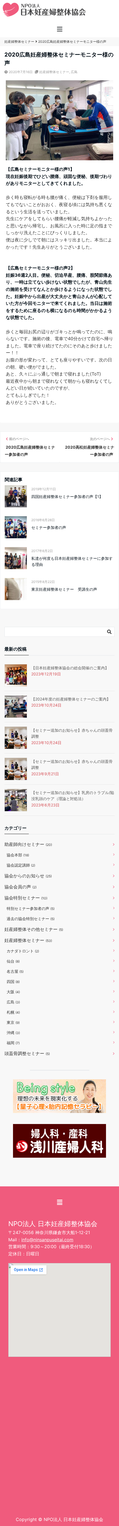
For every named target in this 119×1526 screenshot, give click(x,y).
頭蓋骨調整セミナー (27, 1053)
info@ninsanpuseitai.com (47, 1239)
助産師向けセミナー (28, 844)
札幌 (13, 1012)
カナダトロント (23, 951)
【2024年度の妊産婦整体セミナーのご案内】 (70, 699)
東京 (13, 1022)
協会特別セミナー (25, 898)
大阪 (13, 991)
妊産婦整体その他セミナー (33, 929)
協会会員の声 (20, 886)
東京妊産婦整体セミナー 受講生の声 (64, 589)
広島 (74, 72)
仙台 (13, 961)
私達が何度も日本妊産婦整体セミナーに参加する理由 (72, 561)
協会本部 (18, 855)
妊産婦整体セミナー (54, 72)
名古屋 (15, 971)
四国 (13, 981)
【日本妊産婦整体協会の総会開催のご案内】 (70, 667)
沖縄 (13, 1032)
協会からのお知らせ (28, 875)
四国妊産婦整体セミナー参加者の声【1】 (67, 496)
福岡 (13, 1042)
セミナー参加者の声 (48, 527)
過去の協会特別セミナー (31, 918)
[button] (59, 29)
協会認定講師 (21, 865)
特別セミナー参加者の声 (31, 908)
